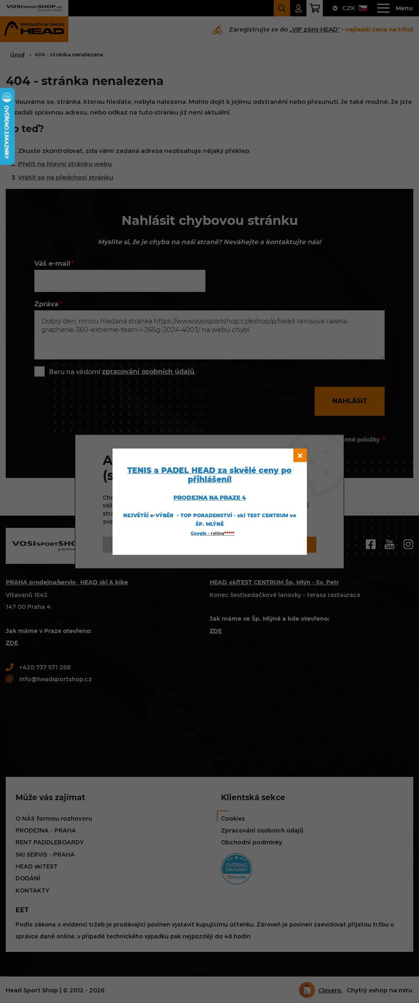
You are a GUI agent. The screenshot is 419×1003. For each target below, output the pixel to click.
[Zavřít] (300, 455)
